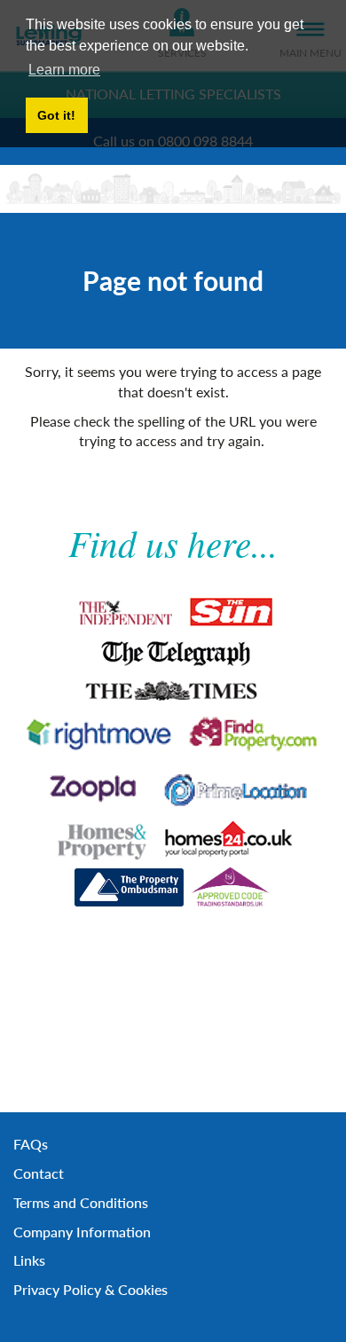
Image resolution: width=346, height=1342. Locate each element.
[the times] (173, 690)
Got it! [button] (56, 115)
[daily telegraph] (173, 652)
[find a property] (256, 734)
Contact (38, 1173)
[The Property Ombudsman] (129, 887)
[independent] (123, 611)
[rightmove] (96, 734)
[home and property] (101, 839)
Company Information (82, 1231)
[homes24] (228, 840)
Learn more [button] (64, 69)
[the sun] (233, 611)
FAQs (30, 1143)
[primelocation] (235, 786)
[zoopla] (90, 786)
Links (29, 1260)
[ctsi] (229, 887)
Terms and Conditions (80, 1202)
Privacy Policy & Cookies (90, 1289)
